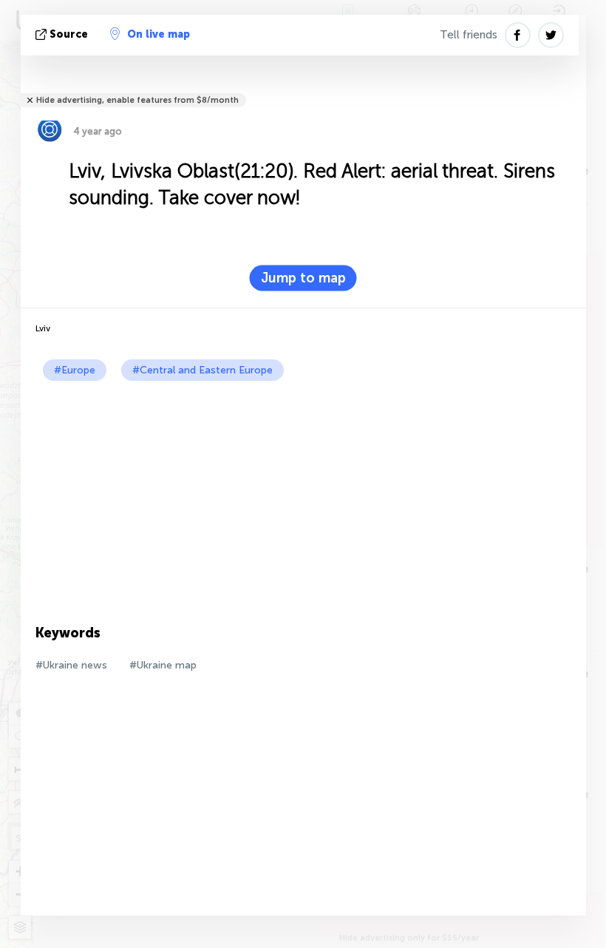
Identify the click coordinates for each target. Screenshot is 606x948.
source (69, 34)
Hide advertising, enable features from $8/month (137, 100)
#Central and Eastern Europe (202, 370)
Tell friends (468, 34)
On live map (158, 34)
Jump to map (303, 278)
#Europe (74, 370)
